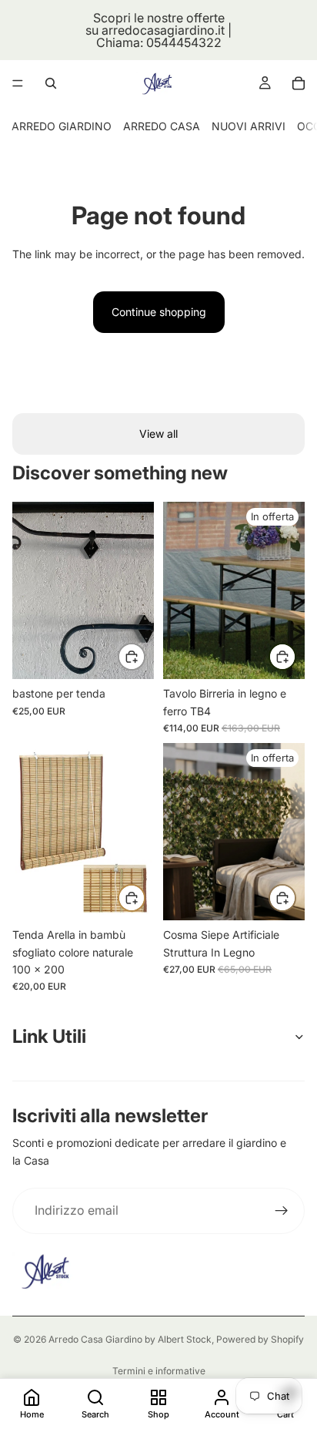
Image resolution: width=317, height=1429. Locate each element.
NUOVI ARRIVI (248, 126)
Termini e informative (158, 1371)
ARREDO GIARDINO (62, 126)
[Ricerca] (51, 83)
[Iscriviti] (281, 1211)
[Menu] (17, 83)
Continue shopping (159, 311)
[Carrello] (298, 83)
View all (158, 433)
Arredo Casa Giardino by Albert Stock (130, 1339)
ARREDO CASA (161, 126)
